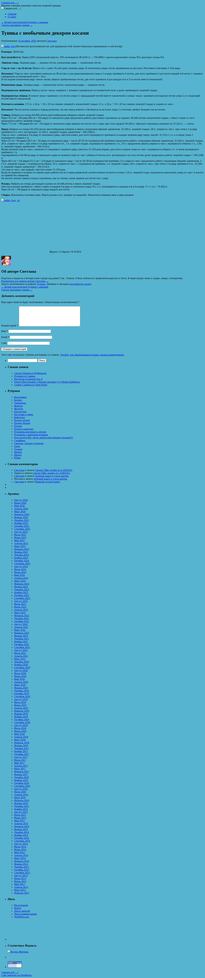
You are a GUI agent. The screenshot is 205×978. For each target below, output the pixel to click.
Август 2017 (21, 757)
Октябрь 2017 (21, 754)
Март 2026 (20, 511)
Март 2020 (20, 685)
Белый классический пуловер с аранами (24, 22)
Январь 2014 (21, 864)
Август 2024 (21, 566)
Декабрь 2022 (21, 618)
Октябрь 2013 (21, 869)
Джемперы (20, 403)
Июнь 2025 (20, 537)
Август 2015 (21, 812)
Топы (17, 446)
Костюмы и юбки (23, 414)
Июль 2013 (20, 878)
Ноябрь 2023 (21, 592)
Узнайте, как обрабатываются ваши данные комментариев (92, 354)
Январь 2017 (21, 774)
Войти (17, 908)
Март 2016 (20, 797)
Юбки (17, 457)
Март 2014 (20, 858)
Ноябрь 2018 (21, 716)
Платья (18, 426)
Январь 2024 (21, 586)
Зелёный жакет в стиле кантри (52, 476)
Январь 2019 (21, 713)
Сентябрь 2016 (22, 786)
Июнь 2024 (20, 572)
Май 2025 (19, 540)
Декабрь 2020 (21, 661)
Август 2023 (21, 601)
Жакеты (18, 405)
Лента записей (22, 911)
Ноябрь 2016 (21, 780)
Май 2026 (19, 505)
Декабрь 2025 (21, 520)
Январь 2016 (21, 803)
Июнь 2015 (20, 817)
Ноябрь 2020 (21, 664)
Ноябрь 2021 (21, 641)
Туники (41, 284)
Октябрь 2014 (21, 838)
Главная (12, 14)
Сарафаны (19, 440)
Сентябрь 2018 (22, 722)
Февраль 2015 (21, 826)
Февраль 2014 (21, 861)
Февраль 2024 (21, 583)
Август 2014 (21, 843)
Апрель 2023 (21, 609)
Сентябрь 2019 (22, 696)
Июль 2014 (20, 846)
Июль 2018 (20, 728)
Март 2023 (20, 612)
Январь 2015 (21, 829)
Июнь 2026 (20, 503)
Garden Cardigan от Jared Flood (30, 384)
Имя (4, 331)
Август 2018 (21, 725)
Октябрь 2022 (21, 621)
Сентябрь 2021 (22, 647)
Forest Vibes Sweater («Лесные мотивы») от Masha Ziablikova (47, 382)
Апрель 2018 (21, 737)
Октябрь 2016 (21, 783)
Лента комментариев (25, 914)
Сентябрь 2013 (22, 872)
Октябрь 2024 (21, 560)
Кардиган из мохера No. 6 (28, 379)
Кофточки (19, 417)
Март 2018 (20, 739)
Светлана (51, 40)
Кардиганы (20, 411)
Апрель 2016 (21, 794)
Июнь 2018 (20, 731)
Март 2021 (20, 659)
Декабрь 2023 (21, 589)
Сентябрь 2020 (22, 667)
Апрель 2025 (21, 543)
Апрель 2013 (21, 887)
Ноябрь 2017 (21, 751)
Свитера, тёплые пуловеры (29, 443)
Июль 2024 (20, 569)
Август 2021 (21, 650)
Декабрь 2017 (21, 748)
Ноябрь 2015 (21, 809)
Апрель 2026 (21, 508)
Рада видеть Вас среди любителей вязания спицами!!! (43, 437)
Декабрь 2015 (21, 806)
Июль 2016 (20, 791)
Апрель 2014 (21, 855)
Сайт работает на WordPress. (16, 975)
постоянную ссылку (80, 284)
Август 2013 (21, 875)
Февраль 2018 (21, 742)
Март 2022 (20, 630)
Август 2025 (21, 531)
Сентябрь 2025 (22, 529)
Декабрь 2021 (21, 638)
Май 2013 (19, 884)
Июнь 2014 (20, 849)
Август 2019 (21, 699)
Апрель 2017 (21, 765)
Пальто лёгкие (22, 420)
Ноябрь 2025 (21, 523)
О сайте (12, 16)
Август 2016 (21, 789)
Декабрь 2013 (21, 866)
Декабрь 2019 (21, 690)
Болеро (18, 400)
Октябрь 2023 (21, 595)
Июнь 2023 (20, 607)
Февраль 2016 (21, 800)
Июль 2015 (20, 815)
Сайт (4, 343)
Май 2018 (19, 734)
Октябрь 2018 (21, 719)
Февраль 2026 (21, 514)
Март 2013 (20, 890)
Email (5, 337)
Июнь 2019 (20, 705)
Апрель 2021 (21, 656)
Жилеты (18, 408)
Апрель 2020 (21, 682)
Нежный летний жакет (47, 481)
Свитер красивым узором (16, 25)
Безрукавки (20, 397)
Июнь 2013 (20, 881)
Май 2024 (19, 575)
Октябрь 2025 (21, 526)
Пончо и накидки (23, 429)
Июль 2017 (20, 760)
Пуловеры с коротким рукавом (31, 434)
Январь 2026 (21, 517)
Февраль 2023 (21, 615)
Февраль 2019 (21, 711)
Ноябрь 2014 (21, 835)
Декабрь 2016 (21, 777)
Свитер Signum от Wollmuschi (30, 373)
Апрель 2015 (21, 823)
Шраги (18, 455)
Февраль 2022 (21, 633)
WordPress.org (21, 916)
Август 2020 (21, 670)
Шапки (18, 452)
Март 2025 (20, 546)
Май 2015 (19, 820)
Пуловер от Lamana (24, 376)
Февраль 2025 (21, 549)
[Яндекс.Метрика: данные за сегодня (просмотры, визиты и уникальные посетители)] (18, 951)
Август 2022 (21, 624)
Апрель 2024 (21, 578)
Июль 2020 (20, 673)
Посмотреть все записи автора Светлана (25, 281)
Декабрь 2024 (21, 555)
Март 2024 (20, 581)
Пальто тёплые (22, 423)
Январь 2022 (21, 635)
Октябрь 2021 (21, 644)
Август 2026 (21, 500)
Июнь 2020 (20, 676)
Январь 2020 (21, 687)
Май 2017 (19, 763)
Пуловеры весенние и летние (30, 431)
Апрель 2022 (21, 627)
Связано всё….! (9, 2)
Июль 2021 (20, 653)
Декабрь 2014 (21, 832)
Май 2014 (19, 852)
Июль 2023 (20, 604)
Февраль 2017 (21, 771)
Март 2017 (20, 768)
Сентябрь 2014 (22, 841)
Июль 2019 (20, 702)
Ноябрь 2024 (21, 557)
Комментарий (9, 325)
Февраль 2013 (21, 892)
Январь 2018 (21, 745)
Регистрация (21, 905)
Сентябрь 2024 (22, 563)
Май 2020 (19, 679)
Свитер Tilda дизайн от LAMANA (53, 470)
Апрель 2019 (21, 708)
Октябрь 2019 (21, 693)
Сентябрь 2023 (22, 598)
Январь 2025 (21, 552)
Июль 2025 (20, 534)
